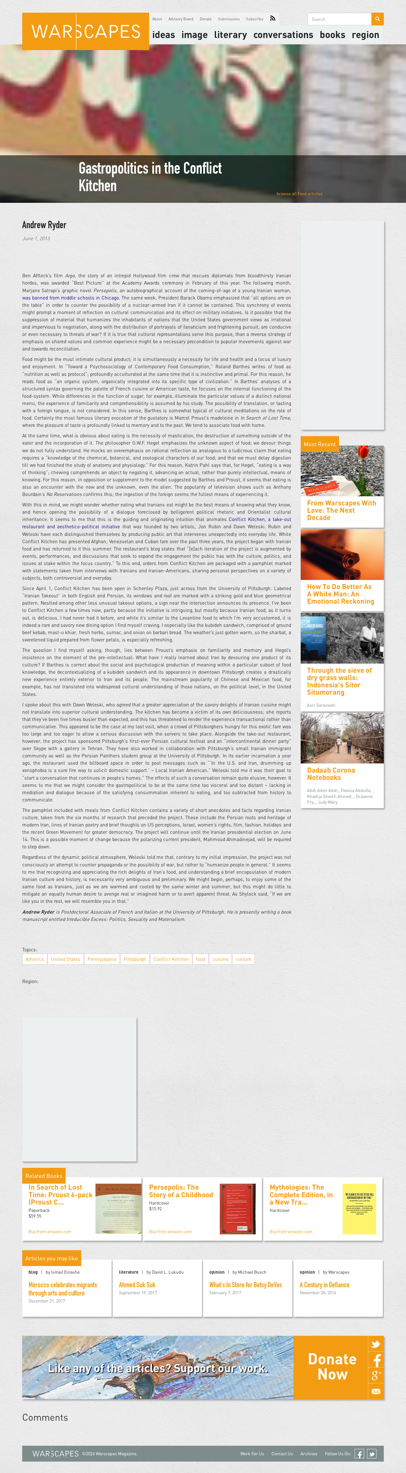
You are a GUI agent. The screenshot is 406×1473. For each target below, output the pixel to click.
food (200, 959)
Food (302, 193)
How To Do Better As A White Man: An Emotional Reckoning (340, 593)
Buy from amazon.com (50, 1231)
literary (230, 34)
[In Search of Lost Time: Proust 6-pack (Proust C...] (120, 1208)
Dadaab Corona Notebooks (331, 774)
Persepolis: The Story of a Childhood (181, 1191)
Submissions (229, 18)
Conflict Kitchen (171, 959)
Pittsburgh (135, 959)
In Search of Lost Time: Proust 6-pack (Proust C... (61, 1194)
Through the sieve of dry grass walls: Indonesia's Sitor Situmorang (339, 681)
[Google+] (376, 1375)
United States (65, 959)
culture (243, 959)
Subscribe (254, 18)
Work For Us (252, 1453)
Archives (309, 1453)
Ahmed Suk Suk (137, 1286)
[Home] (85, 31)
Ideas (163, 34)
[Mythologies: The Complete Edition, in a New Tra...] (359, 1208)
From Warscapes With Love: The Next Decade (342, 510)
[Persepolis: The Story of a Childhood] (238, 1208)
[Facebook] (376, 1359)
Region (365, 34)
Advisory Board (180, 18)
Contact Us (282, 1453)
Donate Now (332, 1366)
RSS (272, 19)
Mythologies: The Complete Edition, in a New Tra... (301, 1194)
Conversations (283, 34)
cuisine (220, 959)
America (35, 959)
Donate (206, 18)
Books (332, 34)
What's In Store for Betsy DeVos (245, 1286)
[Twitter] (376, 1344)
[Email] (376, 1391)
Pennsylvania (102, 959)
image (194, 34)
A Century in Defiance (325, 1286)
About (157, 18)
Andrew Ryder (44, 226)
